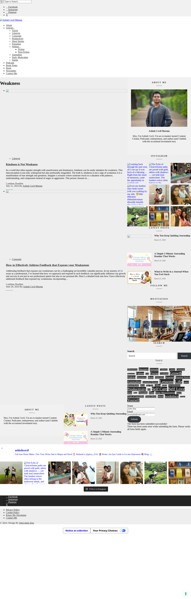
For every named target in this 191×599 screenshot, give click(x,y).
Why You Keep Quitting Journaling (172, 235)
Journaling (17, 54)
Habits (15, 60)
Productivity (17, 38)
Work (161, 396)
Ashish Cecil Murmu (32, 186)
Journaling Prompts (150, 382)
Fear (147, 374)
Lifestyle (16, 33)
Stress (135, 393)
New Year (149, 386)
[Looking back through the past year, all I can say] (137, 173)
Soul (129, 392)
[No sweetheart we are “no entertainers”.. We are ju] (159, 195)
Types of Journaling (135, 396)
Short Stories (18, 41)
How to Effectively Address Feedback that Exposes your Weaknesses (47, 265)
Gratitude (164, 373)
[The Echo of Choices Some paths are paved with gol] (159, 173)
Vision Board (150, 396)
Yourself (133, 400)
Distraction (131, 374)
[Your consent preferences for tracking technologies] (186, 594)
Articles (9, 28)
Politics (164, 385)
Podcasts (10, 62)
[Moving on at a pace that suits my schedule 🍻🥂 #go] (181, 173)
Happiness (142, 377)
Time (151, 392)
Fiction (21, 49)
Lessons (167, 381)
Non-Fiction (23, 52)
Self (149, 389)
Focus (154, 373)
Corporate (16, 36)
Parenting (16, 44)
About (9, 25)
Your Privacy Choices (105, 530)
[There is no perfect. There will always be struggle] (181, 195)
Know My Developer (16, 515)
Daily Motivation (20, 57)
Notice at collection (77, 530)
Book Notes (11, 65)
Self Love (176, 389)
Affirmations (132, 370)
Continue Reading (14, 183)
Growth (176, 373)
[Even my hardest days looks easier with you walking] (137, 195)
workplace (172, 396)
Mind (142, 385)
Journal (169, 377)
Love (186, 382)
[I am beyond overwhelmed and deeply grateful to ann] (159, 216)
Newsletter (11, 70)
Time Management (165, 392)
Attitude (154, 369)
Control (172, 369)
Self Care (159, 389)
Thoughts (143, 392)
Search (130, 351)
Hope (151, 377)
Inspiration (159, 377)
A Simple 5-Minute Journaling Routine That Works (169, 255)
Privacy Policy (13, 510)
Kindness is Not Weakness (22, 164)
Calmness (164, 370)
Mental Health (133, 385)
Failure (140, 373)
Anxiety (143, 369)
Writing (15, 46)
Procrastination (174, 385)
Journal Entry (183, 377)
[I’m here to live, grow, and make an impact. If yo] (137, 216)
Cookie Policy (12, 512)
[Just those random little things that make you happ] (181, 216)
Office (158, 385)
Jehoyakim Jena (26, 523)
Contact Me (11, 73)
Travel (15, 30)
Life (178, 381)
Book (8, 68)
